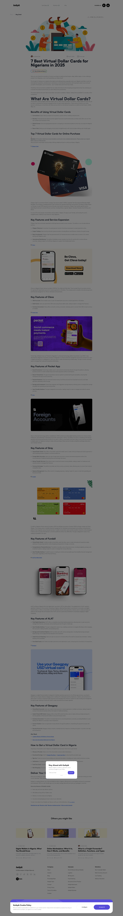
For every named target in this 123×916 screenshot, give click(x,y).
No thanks (61, 775)
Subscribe (71, 772)
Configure (84, 907)
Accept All (102, 907)
